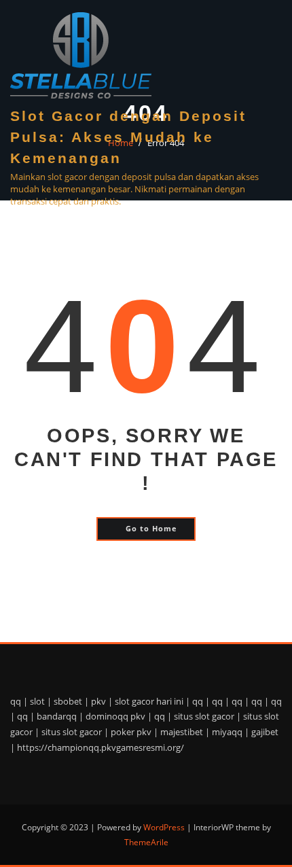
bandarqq (57, 716)
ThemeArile (146, 842)
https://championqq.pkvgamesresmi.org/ (100, 747)
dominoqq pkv (115, 716)
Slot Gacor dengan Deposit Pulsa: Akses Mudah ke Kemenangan (128, 137)
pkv (98, 701)
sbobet (68, 701)
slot (37, 701)
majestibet (181, 732)
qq (15, 701)
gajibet (264, 732)
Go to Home (151, 528)
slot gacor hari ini (149, 701)
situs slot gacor (204, 716)
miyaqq (227, 732)
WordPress (164, 827)
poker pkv (131, 732)
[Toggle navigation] (265, 222)
